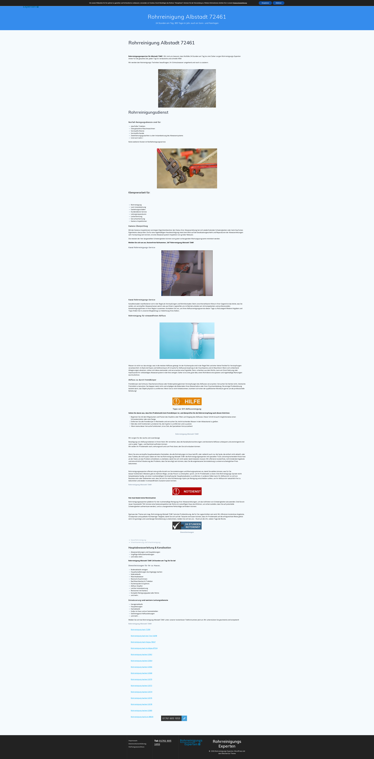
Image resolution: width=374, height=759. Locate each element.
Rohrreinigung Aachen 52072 (141, 686)
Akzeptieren (265, 3)
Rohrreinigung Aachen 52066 (141, 667)
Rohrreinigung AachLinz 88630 (142, 717)
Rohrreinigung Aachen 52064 (141, 661)
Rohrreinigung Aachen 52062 (141, 654)
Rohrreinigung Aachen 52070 (141, 679)
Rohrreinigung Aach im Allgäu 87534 (144, 648)
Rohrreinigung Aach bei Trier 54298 (144, 636)
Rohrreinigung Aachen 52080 (141, 710)
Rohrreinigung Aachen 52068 (141, 673)
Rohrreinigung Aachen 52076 (141, 698)
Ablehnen (278, 3)
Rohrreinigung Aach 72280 (140, 629)
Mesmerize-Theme (229, 753)
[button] (184, 718)
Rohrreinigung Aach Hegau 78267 (143, 642)
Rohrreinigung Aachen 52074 (141, 692)
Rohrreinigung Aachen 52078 (141, 704)
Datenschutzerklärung (240, 3)
